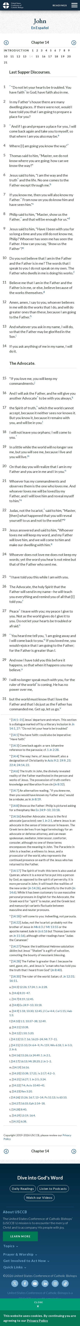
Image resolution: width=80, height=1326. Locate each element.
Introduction (16, 50)
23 (68, 760)
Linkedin (45, 1283)
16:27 (24, 1079)
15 (37, 56)
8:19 (22, 999)
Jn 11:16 (18, 935)
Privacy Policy (37, 1320)
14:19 (16, 1067)
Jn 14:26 (34, 888)
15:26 (24, 1055)
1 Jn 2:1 (47, 820)
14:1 (15, 719)
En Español (40, 28)
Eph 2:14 (34, 1103)
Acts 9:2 (53, 760)
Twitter (14, 1283)
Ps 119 (45, 1045)
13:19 (24, 1115)
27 (18, 728)
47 (28, 993)
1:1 (22, 1021)
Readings (60, 5)
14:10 (15, 1021)
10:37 (29, 1021)
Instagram (55, 1283)
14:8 (15, 805)
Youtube (34, 1283)
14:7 (15, 790)
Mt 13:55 (52, 927)
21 (6, 62)
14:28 (16, 961)
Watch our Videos (39, 1197)
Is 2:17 (42, 1073)
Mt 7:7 (48, 1039)
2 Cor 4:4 (48, 1011)
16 (44, 56)
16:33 (24, 1103)
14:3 (15, 745)
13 (25, 56)
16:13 (23, 1061)
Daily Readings (23, 1188)
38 (35, 1021)
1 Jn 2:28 (53, 749)
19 (62, 56)
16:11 (13, 980)
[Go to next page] (73, 43)
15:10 (23, 1045)
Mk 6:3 (38, 927)
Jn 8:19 (36, 799)
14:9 (15, 1011)
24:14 (20, 765)
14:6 (15, 771)
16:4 (32, 1115)
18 (56, 56)
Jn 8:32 (58, 784)
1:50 (24, 1033)
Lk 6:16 (42, 931)
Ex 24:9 (40, 810)
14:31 (15, 1121)
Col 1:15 (61, 1011)
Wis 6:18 (55, 1045)
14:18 (16, 916)
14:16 (16, 816)
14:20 (16, 1073)
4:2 (49, 1073)
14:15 (15, 1045)
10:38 (24, 1027)
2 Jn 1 (44, 1061)
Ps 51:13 (49, 1097)
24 (41, 1039)
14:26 (15, 1097)
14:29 (16, 1115)
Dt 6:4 (32, 1045)
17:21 (33, 1073)
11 (12, 56)
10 (6, 56)
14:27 (16, 946)
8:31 (22, 993)
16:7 (31, 1097)
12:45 (29, 999)
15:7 (23, 1039)
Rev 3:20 (26, 1091)
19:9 (63, 760)
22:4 (12, 765)
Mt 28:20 (34, 1061)
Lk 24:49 (34, 1055)
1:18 (22, 1011)
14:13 (15, 1039)
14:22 (16, 922)
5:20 (30, 1033)
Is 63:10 (61, 1097)
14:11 (16, 1027)
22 (27, 765)
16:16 (25, 1067)
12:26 (22, 987)
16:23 (34, 1039)
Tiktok (65, 1283)
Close (38, 1302)
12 (18, 56)
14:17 (16, 870)
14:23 (16, 1091)
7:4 (23, 1085)
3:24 (43, 1079)
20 (69, 56)
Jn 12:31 (68, 976)
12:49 (42, 1021)
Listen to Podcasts (53, 1188)
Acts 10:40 (33, 1085)
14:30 (16, 976)
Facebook (24, 1283)
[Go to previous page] (6, 43)
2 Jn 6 (12, 1049)
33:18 (56, 810)
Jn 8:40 (56, 970)
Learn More (20, 1236)
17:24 (31, 987)
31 (21, 719)
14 (41, 1097)
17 (50, 56)
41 (42, 1085)
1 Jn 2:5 (34, 1079)
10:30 (29, 1011)
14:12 (16, 1033)
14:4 (15, 756)
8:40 (23, 1109)
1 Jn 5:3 (67, 1045)
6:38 (23, 1121)
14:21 (16, 1079)
